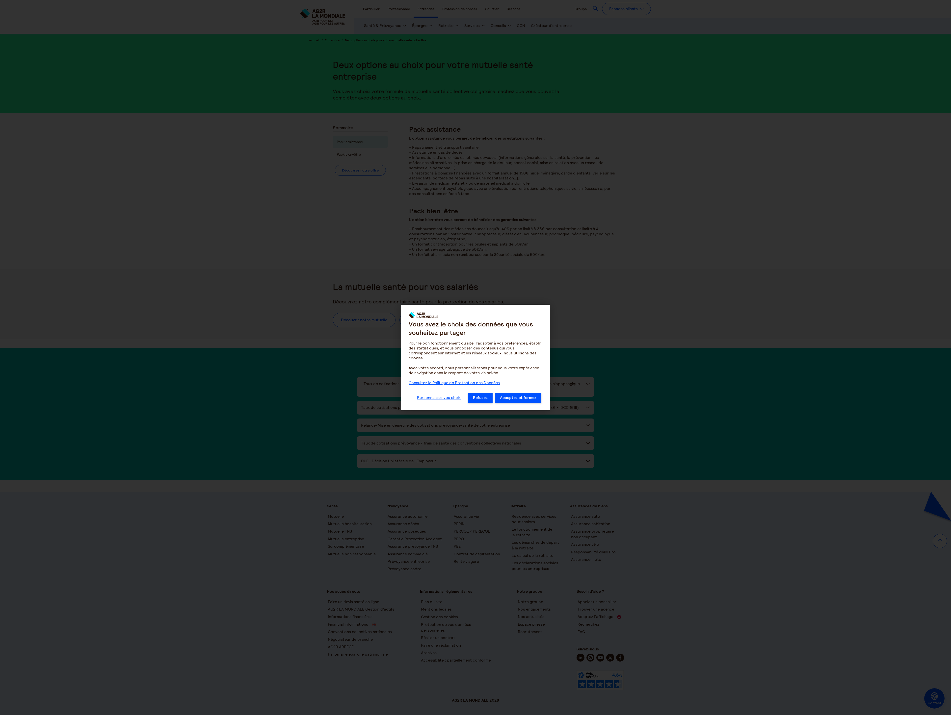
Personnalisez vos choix (439, 397)
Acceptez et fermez (518, 397)
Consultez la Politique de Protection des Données (454, 382)
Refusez (480, 397)
